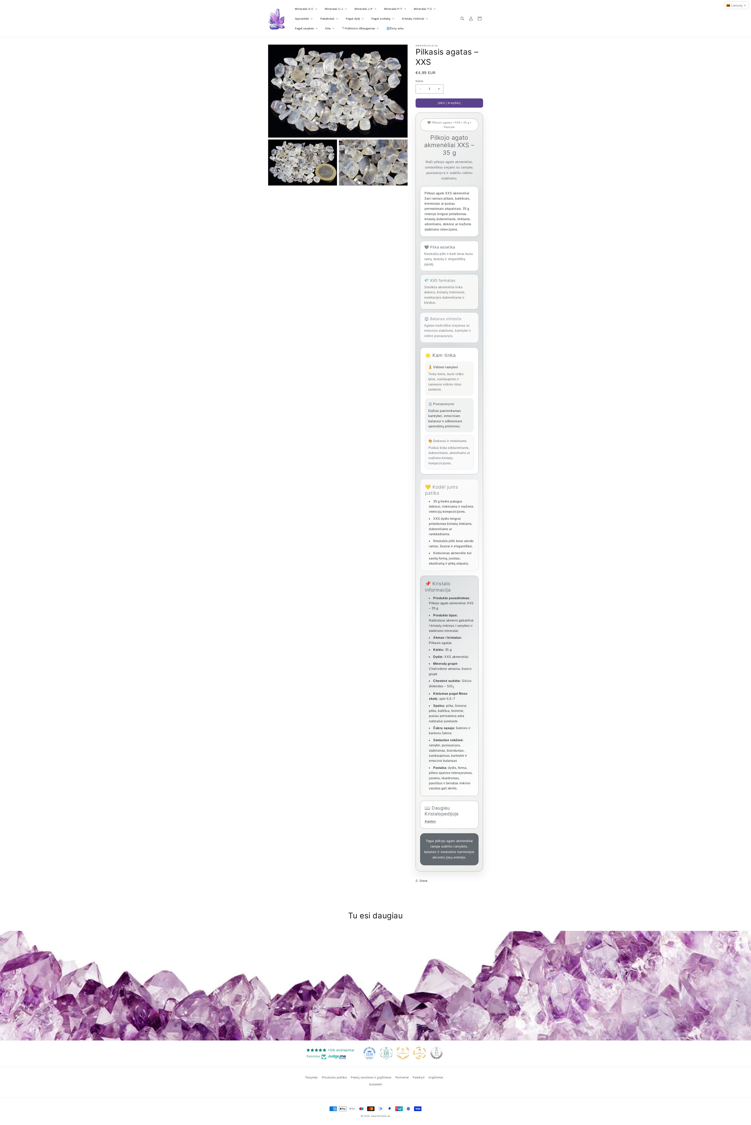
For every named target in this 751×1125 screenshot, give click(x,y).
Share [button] (424, 880)
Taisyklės (311, 1077)
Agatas (430, 821)
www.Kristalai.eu (380, 1116)
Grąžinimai (436, 1077)
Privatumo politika (334, 1077)
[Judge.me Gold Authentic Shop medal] (403, 1053)
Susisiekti (375, 1084)
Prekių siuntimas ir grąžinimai (371, 1077)
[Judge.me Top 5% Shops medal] (436, 1053)
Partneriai (402, 1077)
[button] (462, 18)
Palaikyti (418, 1077)
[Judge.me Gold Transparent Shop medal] (419, 1053)
